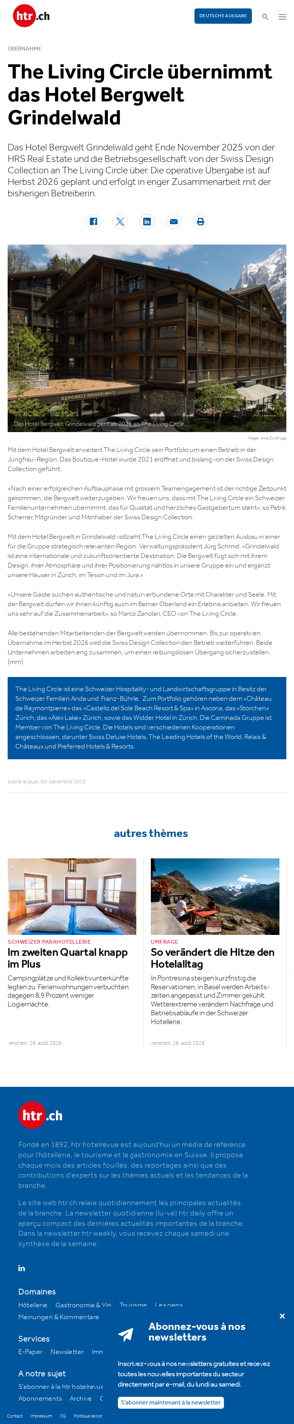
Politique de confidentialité (98, 1416)
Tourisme (133, 1305)
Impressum (41, 1416)
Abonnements (40, 1398)
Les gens (169, 1305)
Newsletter (67, 1352)
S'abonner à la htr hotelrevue (61, 1387)
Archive (81, 1398)
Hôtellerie (33, 1305)
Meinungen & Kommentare (59, 1317)
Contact (15, 1416)
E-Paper (30, 1352)
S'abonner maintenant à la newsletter (171, 1403)
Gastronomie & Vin (84, 1305)
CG (63, 1416)
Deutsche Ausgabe (223, 16)
